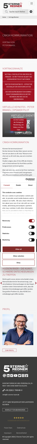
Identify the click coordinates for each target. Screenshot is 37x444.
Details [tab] (18, 185)
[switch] (32, 227)
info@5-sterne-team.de (10, 395)
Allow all (18, 249)
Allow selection (18, 256)
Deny (18, 263)
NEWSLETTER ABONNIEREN (15, 410)
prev (1, 283)
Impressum (8, 433)
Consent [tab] (7, 185)
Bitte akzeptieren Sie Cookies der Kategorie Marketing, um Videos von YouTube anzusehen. (18, 124)
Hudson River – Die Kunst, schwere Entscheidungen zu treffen (18, 271)
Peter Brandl (8, 45)
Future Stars (8, 428)
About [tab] (30, 185)
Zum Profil (9, 350)
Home (4, 17)
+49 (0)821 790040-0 (13, 390)
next (36, 283)
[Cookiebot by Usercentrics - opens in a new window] (26, 179)
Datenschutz (21, 428)
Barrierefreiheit (21, 433)
